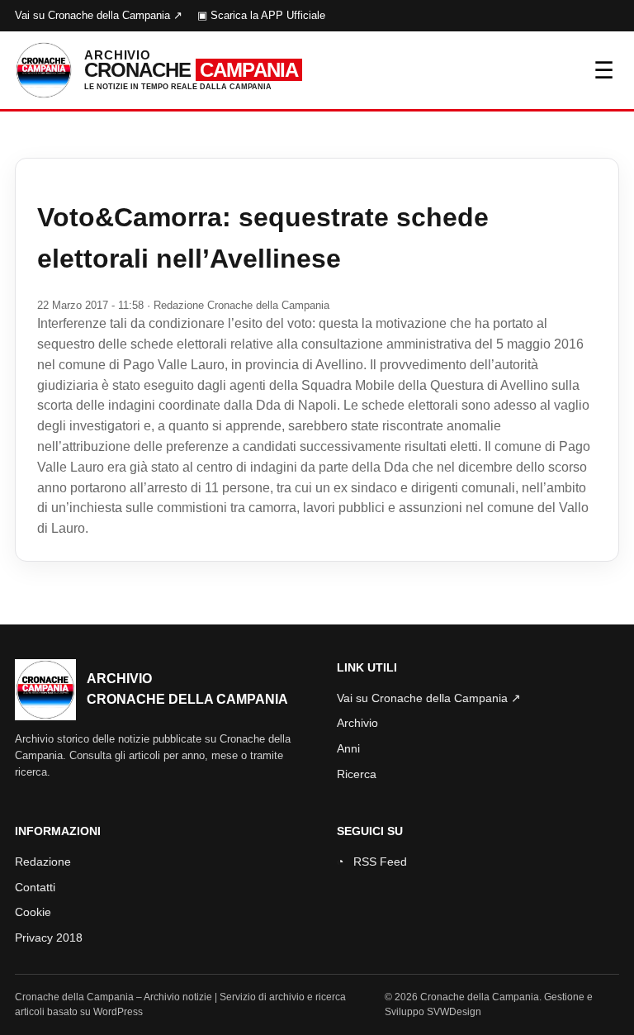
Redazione (43, 861)
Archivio (357, 722)
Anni (348, 748)
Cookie (33, 912)
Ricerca (356, 774)
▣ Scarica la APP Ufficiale (261, 15)
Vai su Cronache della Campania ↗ (98, 15)
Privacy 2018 (49, 937)
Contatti (35, 887)
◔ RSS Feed (372, 861)
